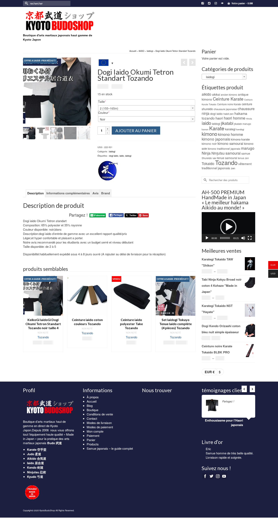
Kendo (31, 467)
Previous (26, 315)
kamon (205, 129)
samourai (233, 153)
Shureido (207, 158)
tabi (214, 158)
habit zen (228, 113)
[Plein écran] (250, 238)
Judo (30, 454)
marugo (247, 148)
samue (245, 153)
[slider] (225, 238)
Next (192, 315)
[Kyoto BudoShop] (59, 21)
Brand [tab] (105, 193)
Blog (90, 405)
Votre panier (242, 3)
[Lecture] (207, 238)
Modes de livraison (99, 423)
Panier (91, 440)
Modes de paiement (100, 427)
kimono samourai (230, 143)
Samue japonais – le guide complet (110, 448)
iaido (121, 155)
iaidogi (128, 155)
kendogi (240, 129)
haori (219, 118)
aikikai (216, 94)
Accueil (91, 401)
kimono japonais (216, 139)
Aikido (31, 458)
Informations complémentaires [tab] (68, 193)
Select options (87, 345)
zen (233, 168)
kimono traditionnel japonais (224, 149)
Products (93, 444)
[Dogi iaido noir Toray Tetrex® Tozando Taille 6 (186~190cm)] (184, 62)
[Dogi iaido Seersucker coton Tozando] (192, 62)
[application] (228, 227)
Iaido (30, 463)
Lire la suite (131, 349)
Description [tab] (35, 193)
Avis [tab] (95, 193)
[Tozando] (107, 171)
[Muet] (243, 238)
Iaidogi (112, 151)
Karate (216, 128)
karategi (230, 129)
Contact (92, 418)
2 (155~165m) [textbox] (109, 108)
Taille (108, 102)
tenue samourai (227, 158)
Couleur (110, 113)
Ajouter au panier (136, 130)
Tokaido (208, 163)
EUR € (210, 372)
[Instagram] (218, 476)
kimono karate (240, 139)
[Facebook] (205, 476)
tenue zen (243, 158)
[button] (228, 227)
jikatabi (227, 123)
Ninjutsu (218, 153)
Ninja (206, 153)
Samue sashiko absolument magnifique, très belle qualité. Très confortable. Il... (228, 457)
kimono (209, 133)
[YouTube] (224, 476)
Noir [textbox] (102, 119)
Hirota (249, 118)
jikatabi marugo (242, 123)
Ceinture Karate (228, 99)
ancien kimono (229, 94)
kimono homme (230, 134)
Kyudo (31, 476)
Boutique (92, 410)
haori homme (234, 118)
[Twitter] (211, 476)
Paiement (93, 435)
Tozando (43, 337)
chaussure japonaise (225, 109)
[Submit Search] (26, 3)
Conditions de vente (100, 414)
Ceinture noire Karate (229, 104)
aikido (206, 94)
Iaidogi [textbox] (209, 77)
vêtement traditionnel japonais (227, 165)
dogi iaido (113, 155)
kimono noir (209, 144)
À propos (93, 397)
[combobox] (146, 108)
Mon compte (95, 431)
